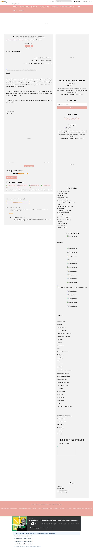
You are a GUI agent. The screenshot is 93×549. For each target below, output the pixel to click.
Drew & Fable (60, 345)
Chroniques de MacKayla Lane (64, 333)
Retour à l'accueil (29, 166)
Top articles (34, 508)
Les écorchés (60, 367)
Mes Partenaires (60, 488)
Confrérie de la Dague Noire (63, 336)
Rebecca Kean (60, 400)
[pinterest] (53, 1)
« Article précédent (10, 162)
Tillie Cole (59, 434)
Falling (58, 348)
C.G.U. (50, 508)
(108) (65, 206)
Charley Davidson (61, 327)
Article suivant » (48, 162)
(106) (62, 208)
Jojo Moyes (59, 431)
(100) (64, 210)
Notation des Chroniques (62, 490)
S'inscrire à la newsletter (12, 177)
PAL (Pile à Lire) (44, 6)
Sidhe (58, 403)
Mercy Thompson (61, 391)
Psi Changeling (60, 397)
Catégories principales (67, 6)
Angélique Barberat (61, 421)
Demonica (59, 342)
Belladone (59, 324)
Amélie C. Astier (61, 418)
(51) (62, 227)
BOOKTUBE (34, 6)
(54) (62, 223)
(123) (62, 199)
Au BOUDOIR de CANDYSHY (12, 40)
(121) (64, 200)
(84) (63, 216)
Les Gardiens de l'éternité (63, 373)
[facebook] (48, 1)
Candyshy (70, 94)
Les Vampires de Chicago (63, 385)
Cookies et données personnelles (78, 508)
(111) (66, 202)
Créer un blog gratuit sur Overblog (25, 508)
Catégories (54, 6)
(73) (64, 219)
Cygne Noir (59, 339)
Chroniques (59, 486)
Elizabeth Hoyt (60, 427)
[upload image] (72, 248)
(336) (63, 191)
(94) (63, 212)
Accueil (15, 6)
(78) (62, 217)
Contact (21, 10)
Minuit (58, 361)
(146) (62, 193)
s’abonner (33, 527)
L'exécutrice (60, 364)
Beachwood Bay (61, 321)
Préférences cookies (88, 508)
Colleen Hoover (60, 424)
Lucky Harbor (60, 388)
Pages (14, 10)
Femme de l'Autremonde (62, 351)
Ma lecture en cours (29, 43)
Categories (22, 40)
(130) (61, 195)
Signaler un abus (45, 508)
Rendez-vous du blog (62, 492)
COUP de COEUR (24, 6)
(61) (60, 221)
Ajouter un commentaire (18, 202)
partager (42, 527)
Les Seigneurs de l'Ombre (63, 382)
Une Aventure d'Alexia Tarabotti (64, 406)
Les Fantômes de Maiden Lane (64, 370)
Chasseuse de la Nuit (62, 330)
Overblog (60, 504)
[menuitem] (15, 7)
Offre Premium (68, 508)
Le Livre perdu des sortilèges (63, 376)
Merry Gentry (60, 358)
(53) (61, 225)
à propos (50, 527)
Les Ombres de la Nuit (62, 379)
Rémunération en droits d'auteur (59, 508)
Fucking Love (60, 354)
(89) (60, 214)
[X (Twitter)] (50, 1)
